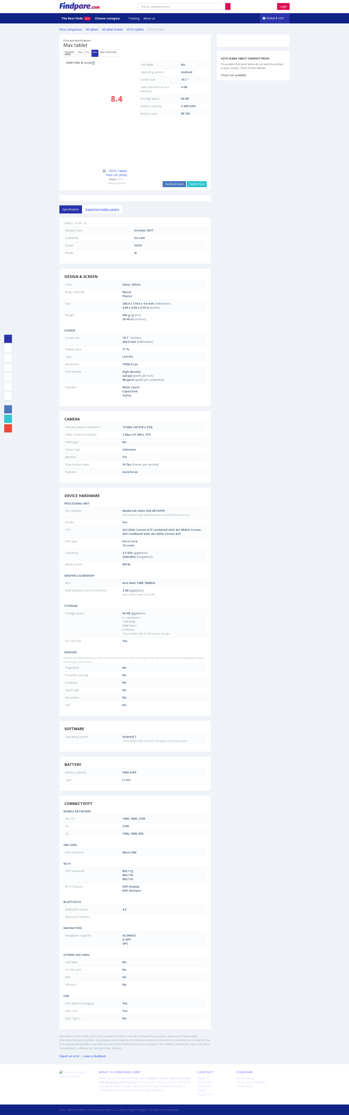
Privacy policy (245, 1078)
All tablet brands (112, 29)
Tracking (133, 18)
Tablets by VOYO (116, 183)
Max (95, 53)
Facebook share (174, 184)
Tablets (68, 223)
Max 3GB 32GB (108, 53)
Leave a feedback (94, 1056)
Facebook (203, 1086)
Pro (87, 53)
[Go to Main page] (76, 1072)
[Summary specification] (8, 339)
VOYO (120, 179)
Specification (70, 209)
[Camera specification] (8, 358)
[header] (227, 6)
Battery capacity (151, 106)
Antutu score (149, 113)
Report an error (69, 1056)
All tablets (92, 29)
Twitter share (197, 184)
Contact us (204, 1082)
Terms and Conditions (251, 1082)
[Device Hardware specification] (8, 367)
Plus (80, 53)
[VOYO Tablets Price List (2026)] (116, 173)
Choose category (108, 18)
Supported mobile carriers (102, 209)
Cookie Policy (245, 1086)
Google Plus (205, 1094)
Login (283, 6)
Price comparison (70, 29)
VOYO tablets (135, 29)
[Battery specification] (8, 386)
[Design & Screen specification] (8, 348)
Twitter (202, 1090)
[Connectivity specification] (8, 396)
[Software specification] (8, 377)
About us (149, 18)
